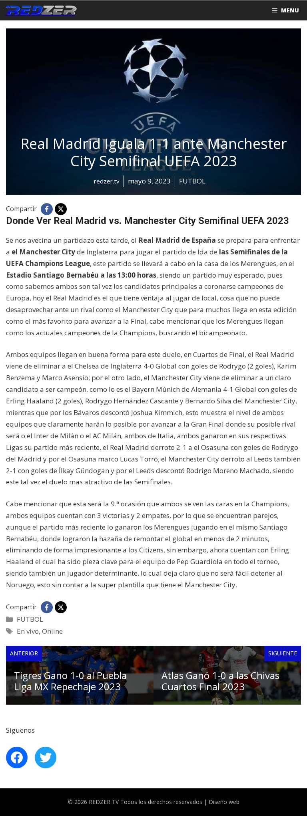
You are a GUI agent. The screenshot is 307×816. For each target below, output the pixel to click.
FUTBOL (30, 619)
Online (52, 631)
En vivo (28, 631)
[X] (61, 209)
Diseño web (224, 802)
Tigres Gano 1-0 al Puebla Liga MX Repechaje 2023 (70, 681)
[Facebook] (47, 209)
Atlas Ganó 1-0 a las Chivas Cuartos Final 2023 (220, 681)
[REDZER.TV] (40, 10)
